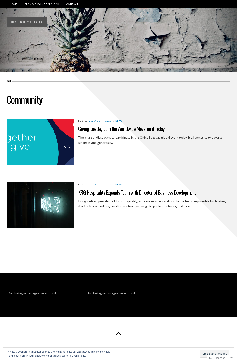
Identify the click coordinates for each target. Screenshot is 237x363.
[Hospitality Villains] (118, 40)
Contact (72, 4)
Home (13, 4)
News (118, 120)
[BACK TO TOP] (118, 334)
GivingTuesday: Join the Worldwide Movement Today (121, 129)
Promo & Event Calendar (42, 4)
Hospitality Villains (26, 22)
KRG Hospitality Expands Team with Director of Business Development (137, 192)
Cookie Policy (79, 355)
